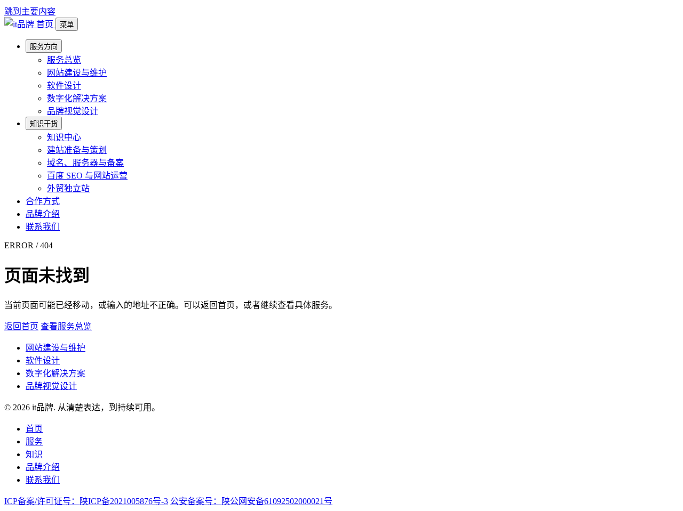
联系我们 (43, 226)
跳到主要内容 (29, 11)
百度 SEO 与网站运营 (87, 175)
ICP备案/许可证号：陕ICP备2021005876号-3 (86, 501)
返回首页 (21, 326)
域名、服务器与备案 (85, 162)
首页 (34, 428)
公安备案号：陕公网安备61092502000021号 (251, 501)
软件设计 (64, 85)
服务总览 (64, 59)
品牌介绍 (43, 213)
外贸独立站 (68, 188)
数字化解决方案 (77, 98)
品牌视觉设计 (72, 111)
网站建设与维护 (77, 72)
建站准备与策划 (77, 150)
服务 (34, 441)
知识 (34, 454)
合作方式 (43, 201)
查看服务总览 (66, 326)
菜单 (67, 25)
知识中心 (64, 137)
